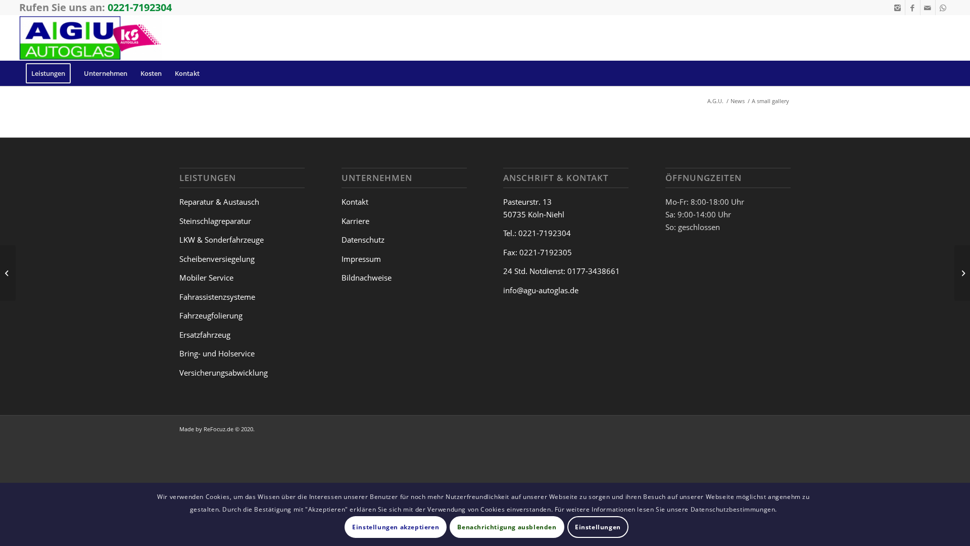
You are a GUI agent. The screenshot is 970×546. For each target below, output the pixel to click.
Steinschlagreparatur (215, 221)
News (738, 101)
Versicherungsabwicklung (223, 373)
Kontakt (355, 202)
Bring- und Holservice (217, 353)
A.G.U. (715, 101)
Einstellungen (598, 526)
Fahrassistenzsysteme (217, 297)
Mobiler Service (206, 277)
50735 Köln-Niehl (533, 214)
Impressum (361, 259)
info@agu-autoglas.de (540, 290)
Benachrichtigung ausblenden (506, 526)
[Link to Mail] (927, 7)
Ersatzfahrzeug (204, 335)
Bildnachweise (367, 277)
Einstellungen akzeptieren (395, 526)
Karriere (355, 221)
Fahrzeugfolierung (211, 315)
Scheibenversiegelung (217, 259)
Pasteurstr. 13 (527, 202)
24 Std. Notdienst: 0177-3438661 (561, 271)
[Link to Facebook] (912, 7)
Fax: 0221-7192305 (537, 252)
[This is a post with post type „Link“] (8, 273)
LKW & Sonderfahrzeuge (221, 240)
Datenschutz (363, 240)
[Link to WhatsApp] (943, 7)
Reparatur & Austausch (219, 202)
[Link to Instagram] (897, 7)
